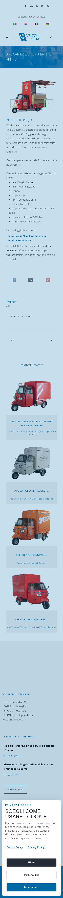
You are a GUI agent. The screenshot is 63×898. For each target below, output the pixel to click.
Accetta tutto (31, 887)
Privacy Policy (36, 847)
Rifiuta (31, 862)
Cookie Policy (15, 847)
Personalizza (31, 874)
